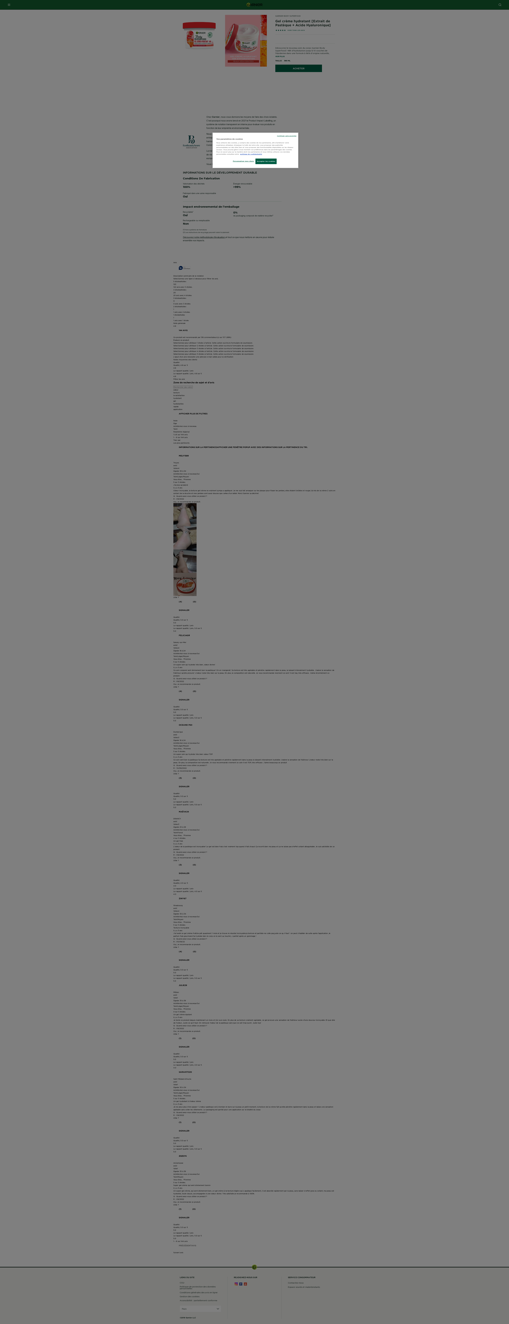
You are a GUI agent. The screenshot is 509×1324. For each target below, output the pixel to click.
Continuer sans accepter (287, 136)
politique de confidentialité (251, 154)
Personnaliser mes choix (243, 161)
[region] (255, 150)
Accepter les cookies (266, 161)
